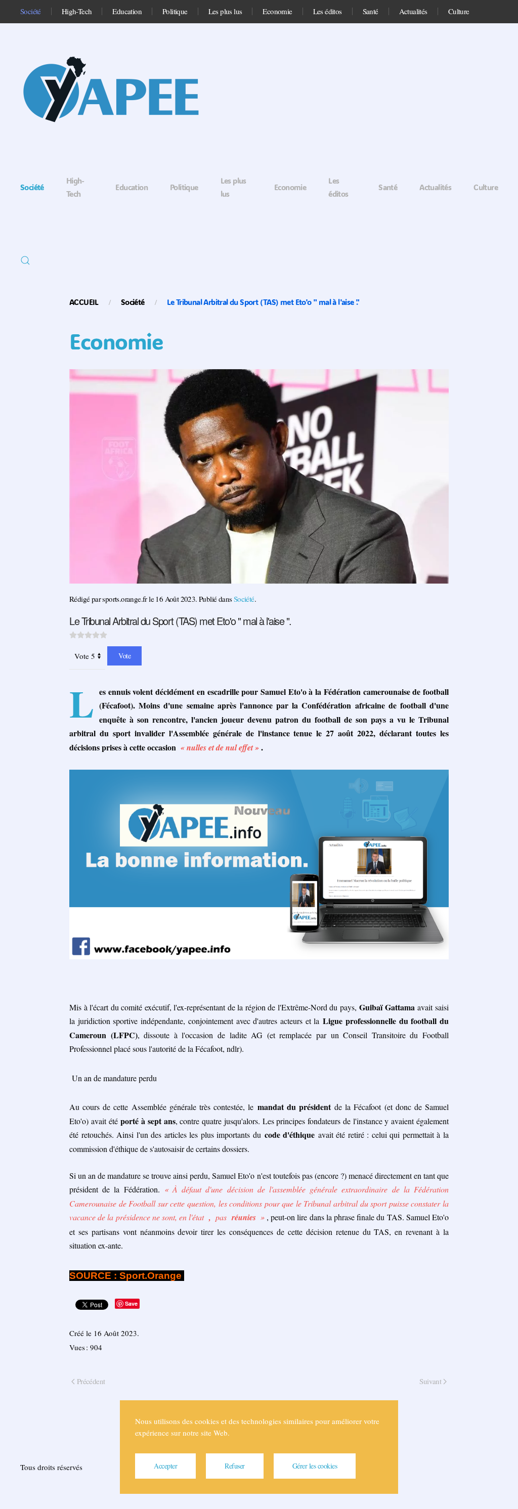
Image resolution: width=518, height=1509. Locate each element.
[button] (25, 260)
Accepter (165, 1466)
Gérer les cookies (314, 1466)
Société (30, 11)
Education (127, 11)
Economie (277, 11)
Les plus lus (225, 11)
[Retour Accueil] (121, 92)
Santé (370, 11)
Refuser (235, 1466)
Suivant (430, 1381)
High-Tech (77, 11)
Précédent (91, 1381)
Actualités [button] (413, 11)
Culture (458, 11)
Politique (175, 11)
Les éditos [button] (327, 11)
